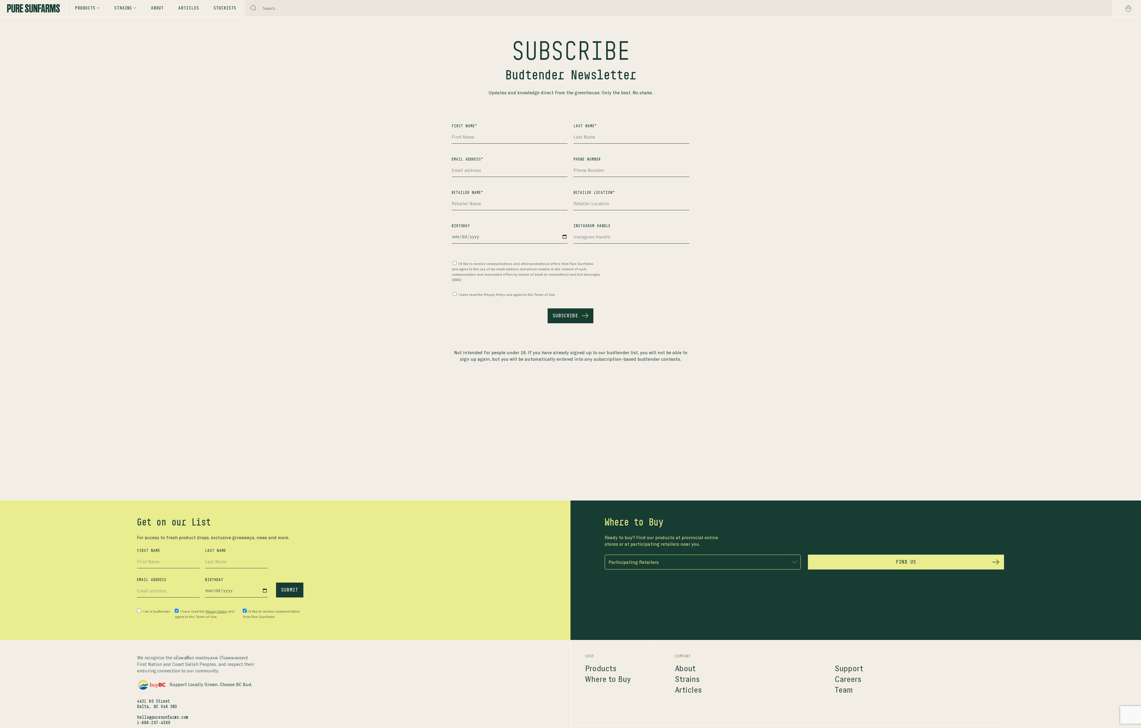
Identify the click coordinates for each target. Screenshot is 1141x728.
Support (849, 668)
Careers (848, 679)
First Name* (464, 126)
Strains (687, 679)
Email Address (151, 580)
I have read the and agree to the (506, 295)
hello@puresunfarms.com (162, 718)
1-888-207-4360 (153, 723)
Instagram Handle (592, 226)
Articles (188, 8)
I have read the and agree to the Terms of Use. (204, 614)
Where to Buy (608, 679)
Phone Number (587, 159)
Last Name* (585, 126)
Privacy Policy (494, 295)
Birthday (461, 226)
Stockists (225, 8)
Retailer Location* (594, 192)
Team (844, 690)
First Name (148, 551)
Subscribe (565, 315)
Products (85, 8)
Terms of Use (544, 295)
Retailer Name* (467, 192)
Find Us (906, 562)
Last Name (215, 551)
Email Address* (467, 159)
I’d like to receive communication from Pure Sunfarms (271, 614)
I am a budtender (156, 611)
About (157, 8)
